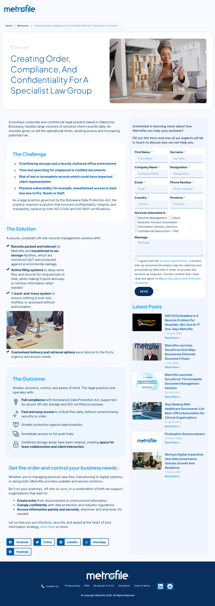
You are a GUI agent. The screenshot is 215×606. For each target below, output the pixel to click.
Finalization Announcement (185, 434)
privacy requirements (173, 260)
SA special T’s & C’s (103, 585)
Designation (179, 167)
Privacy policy (72, 585)
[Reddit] (170, 586)
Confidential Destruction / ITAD (158, 230)
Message (141, 237)
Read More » (172, 337)
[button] (19, 542)
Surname (177, 152)
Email (139, 182)
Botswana (23, 25)
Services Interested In (150, 212)
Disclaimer (124, 585)
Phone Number (181, 182)
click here (47, 527)
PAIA (86, 585)
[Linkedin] (160, 586)
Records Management (152, 217)
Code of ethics (142, 585)
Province (177, 197)
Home (8, 25)
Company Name (146, 167)
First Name (143, 152)
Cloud (176, 217)
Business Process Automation (157, 222)
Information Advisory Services (157, 226)
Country (141, 197)
